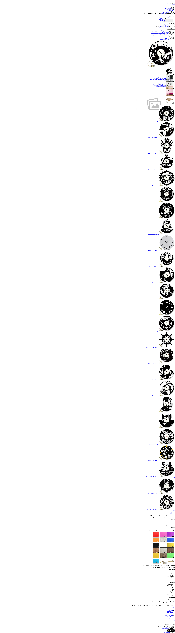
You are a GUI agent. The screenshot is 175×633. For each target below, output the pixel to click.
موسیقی (168, 22)
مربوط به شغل (167, 37)
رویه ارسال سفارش (170, 611)
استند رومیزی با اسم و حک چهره (164, 79)
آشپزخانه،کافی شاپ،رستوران (164, 15)
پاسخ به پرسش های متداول (169, 615)
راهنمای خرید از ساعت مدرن (170, 608)
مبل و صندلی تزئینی (160, 77)
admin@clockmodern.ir (165, 628)
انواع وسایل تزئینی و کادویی (165, 84)
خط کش (165, 80)
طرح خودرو (163, 28)
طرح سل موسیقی (166, 24)
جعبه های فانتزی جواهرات (165, 78)
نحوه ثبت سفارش (170, 610)
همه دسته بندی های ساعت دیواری (164, 39)
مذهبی (168, 38)
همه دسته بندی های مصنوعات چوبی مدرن (162, 86)
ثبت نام (168, 3)
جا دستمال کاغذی (161, 81)
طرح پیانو (164, 23)
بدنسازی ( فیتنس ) (166, 17)
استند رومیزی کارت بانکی (165, 85)
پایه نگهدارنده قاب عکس (165, 83)
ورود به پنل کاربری (172, 2)
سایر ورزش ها (162, 20)
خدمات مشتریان (172, 613)
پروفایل (173, 4)
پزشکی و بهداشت (166, 29)
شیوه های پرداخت (170, 612)
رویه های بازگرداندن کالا (169, 616)
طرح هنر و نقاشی (166, 30)
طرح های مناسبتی (166, 36)
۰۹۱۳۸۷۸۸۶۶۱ (166, 627)
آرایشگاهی (167, 12)
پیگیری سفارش (170, 618)
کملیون (170, 15)
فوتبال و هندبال (162, 18)
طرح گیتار (164, 25)
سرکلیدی (164, 76)
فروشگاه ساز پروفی (167, 632)
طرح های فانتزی (166, 27)
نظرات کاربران (170, 513)
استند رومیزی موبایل (159, 75)
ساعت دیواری (169, 7)
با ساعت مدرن (172, 620)
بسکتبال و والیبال (161, 19)
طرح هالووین (167, 32)
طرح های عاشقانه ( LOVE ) (156, 31)
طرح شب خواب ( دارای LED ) (164, 33)
